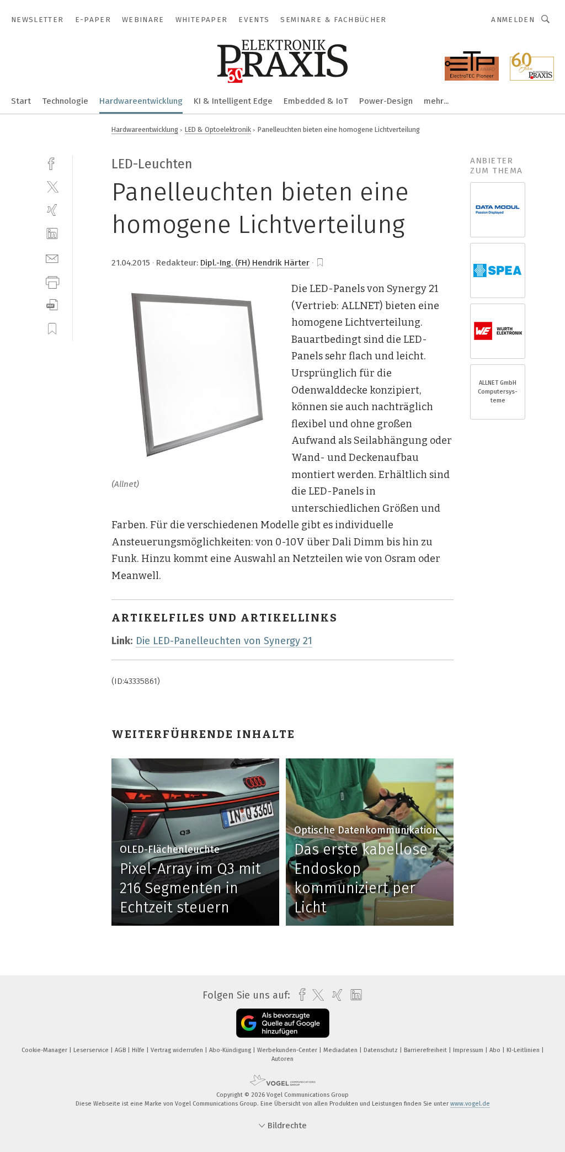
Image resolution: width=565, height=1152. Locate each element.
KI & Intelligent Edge (233, 101)
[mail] (52, 257)
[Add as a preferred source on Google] (282, 1023)
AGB (121, 1050)
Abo (495, 1050)
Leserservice (91, 1050)
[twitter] (52, 186)
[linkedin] (52, 234)
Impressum (469, 1050)
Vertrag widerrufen (178, 1050)
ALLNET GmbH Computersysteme (498, 391)
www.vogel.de (470, 1103)
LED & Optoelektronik (218, 129)
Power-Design (386, 101)
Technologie (65, 101)
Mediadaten (341, 1050)
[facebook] (52, 162)
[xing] (52, 210)
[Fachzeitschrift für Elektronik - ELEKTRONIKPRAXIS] (21, 100)
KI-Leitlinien (524, 1050)
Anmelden (513, 19)
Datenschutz (381, 1050)
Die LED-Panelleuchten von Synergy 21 (224, 641)
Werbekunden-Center (288, 1050)
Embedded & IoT (316, 101)
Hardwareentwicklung (141, 101)
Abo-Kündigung (231, 1050)
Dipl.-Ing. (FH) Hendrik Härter (255, 263)
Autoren (282, 1059)
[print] (52, 281)
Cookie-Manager (45, 1050)
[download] (52, 305)
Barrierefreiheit (426, 1050)
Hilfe (139, 1050)
